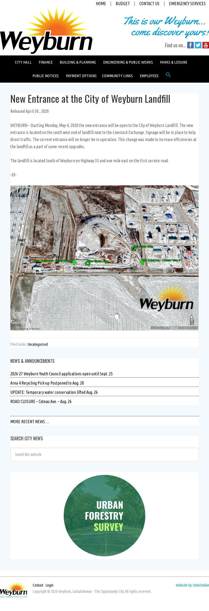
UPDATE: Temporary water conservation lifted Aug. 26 (54, 392)
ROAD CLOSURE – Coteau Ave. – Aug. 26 (41, 401)
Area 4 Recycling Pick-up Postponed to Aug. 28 (47, 383)
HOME (101, 3)
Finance (46, 62)
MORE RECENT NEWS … (29, 421)
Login (49, 585)
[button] (168, 76)
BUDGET (123, 3)
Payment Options (81, 75)
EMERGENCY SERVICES (187, 3)
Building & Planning (78, 62)
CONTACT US (149, 3)
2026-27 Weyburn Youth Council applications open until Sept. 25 (61, 373)
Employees (149, 75)
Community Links (117, 75)
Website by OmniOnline (192, 585)
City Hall (23, 62)
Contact (38, 585)
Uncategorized (38, 344)
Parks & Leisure (173, 62)
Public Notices (45, 75)
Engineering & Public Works (128, 62)
